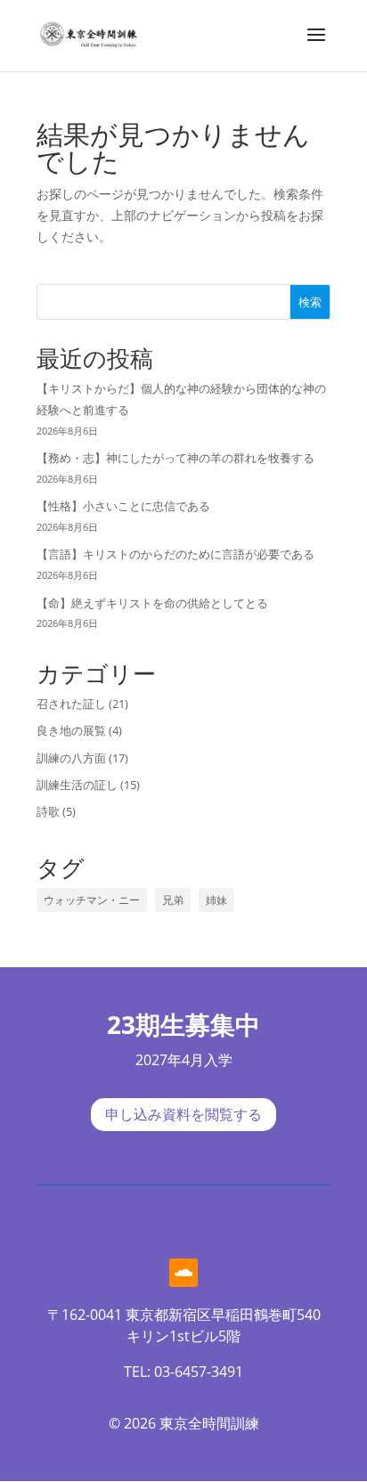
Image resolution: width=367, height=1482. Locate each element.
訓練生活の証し (77, 785)
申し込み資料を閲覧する (183, 1114)
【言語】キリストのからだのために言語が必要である (175, 554)
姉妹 (216, 900)
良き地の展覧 (71, 730)
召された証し (71, 704)
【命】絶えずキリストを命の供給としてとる (152, 603)
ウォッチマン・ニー (92, 900)
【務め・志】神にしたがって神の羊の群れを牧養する (175, 458)
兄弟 (173, 900)
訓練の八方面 (71, 758)
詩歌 (48, 811)
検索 (310, 302)
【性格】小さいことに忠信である (123, 506)
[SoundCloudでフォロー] (183, 1272)
